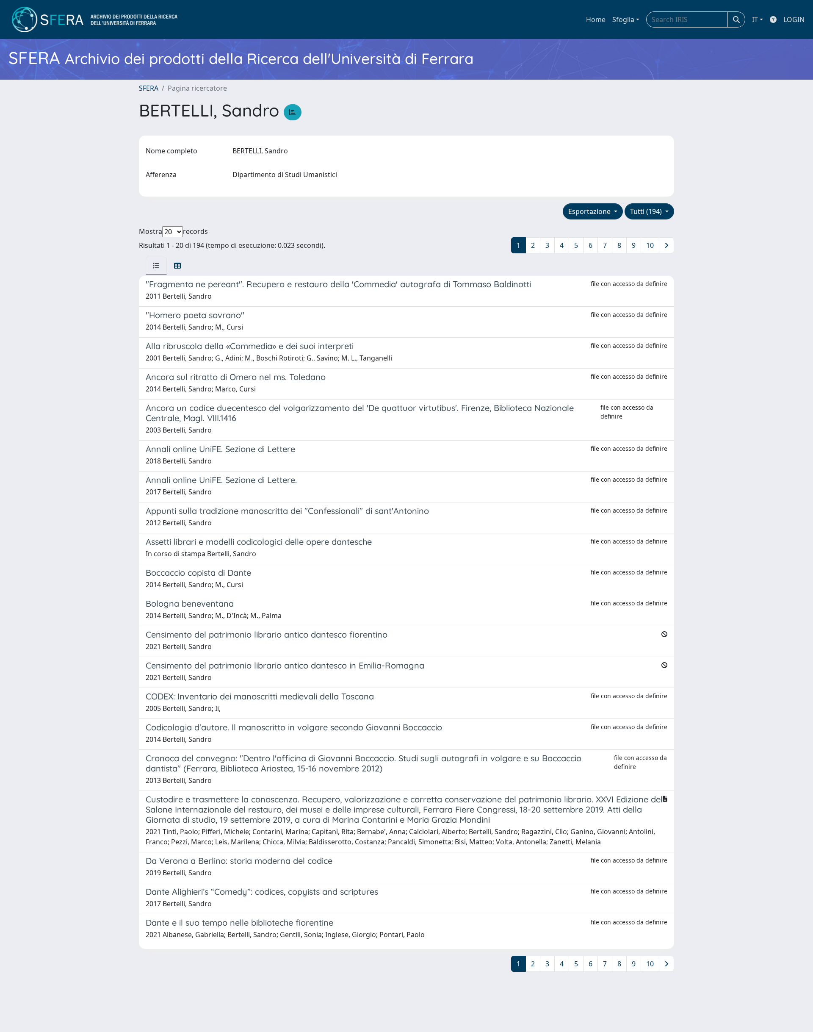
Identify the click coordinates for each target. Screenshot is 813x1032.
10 (650, 245)
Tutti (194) (647, 211)
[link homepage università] (94, 19)
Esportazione (590, 211)
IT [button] (755, 19)
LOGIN (794, 19)
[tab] (156, 266)
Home (596, 19)
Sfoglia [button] (623, 19)
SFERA (148, 88)
